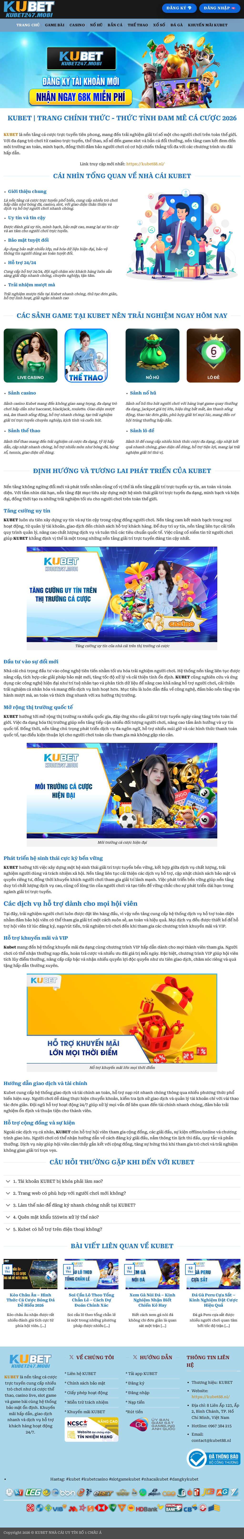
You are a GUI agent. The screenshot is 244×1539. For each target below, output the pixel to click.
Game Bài (54, 25)
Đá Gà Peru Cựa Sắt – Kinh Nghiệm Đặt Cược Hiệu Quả (213, 1300)
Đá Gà (177, 25)
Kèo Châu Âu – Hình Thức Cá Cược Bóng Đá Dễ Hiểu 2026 (30, 1300)
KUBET (11, 134)
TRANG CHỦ (28, 25)
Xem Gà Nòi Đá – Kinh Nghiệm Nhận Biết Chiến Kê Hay (152, 1300)
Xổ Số (159, 25)
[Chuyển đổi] (8, 1182)
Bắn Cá (115, 25)
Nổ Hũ (96, 25)
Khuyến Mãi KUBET (208, 25)
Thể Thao (138, 25)
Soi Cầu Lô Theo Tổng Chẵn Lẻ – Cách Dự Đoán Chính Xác (91, 1300)
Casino (77, 25)
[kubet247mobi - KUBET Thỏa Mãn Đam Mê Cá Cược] (30, 9)
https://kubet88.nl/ (145, 164)
